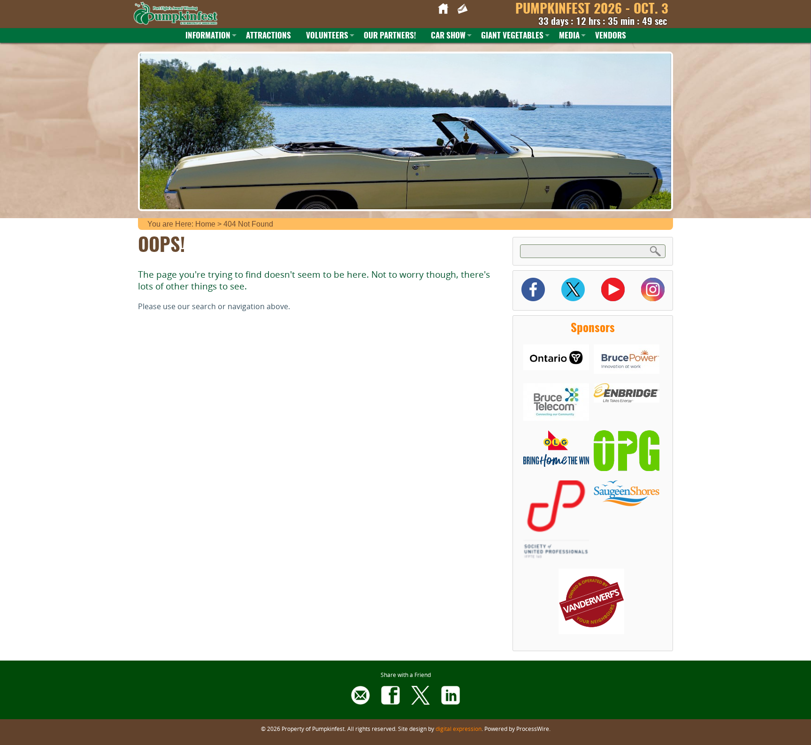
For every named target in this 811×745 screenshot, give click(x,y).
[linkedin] (450, 702)
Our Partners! (390, 36)
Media (569, 36)
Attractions (268, 36)
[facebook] (390, 702)
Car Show (448, 36)
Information (207, 36)
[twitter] (420, 702)
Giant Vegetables (512, 36)
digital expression (459, 728)
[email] (360, 702)
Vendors (610, 36)
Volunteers (327, 36)
